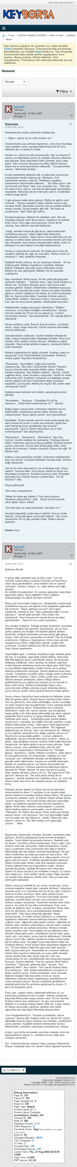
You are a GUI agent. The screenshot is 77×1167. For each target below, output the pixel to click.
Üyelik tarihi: (20, 113)
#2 (70, 564)
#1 (70, 124)
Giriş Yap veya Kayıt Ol (60, 2)
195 (32, 1146)
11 (34, 1126)
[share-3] (71, 115)
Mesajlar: (19, 116)
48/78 (39, 1137)
